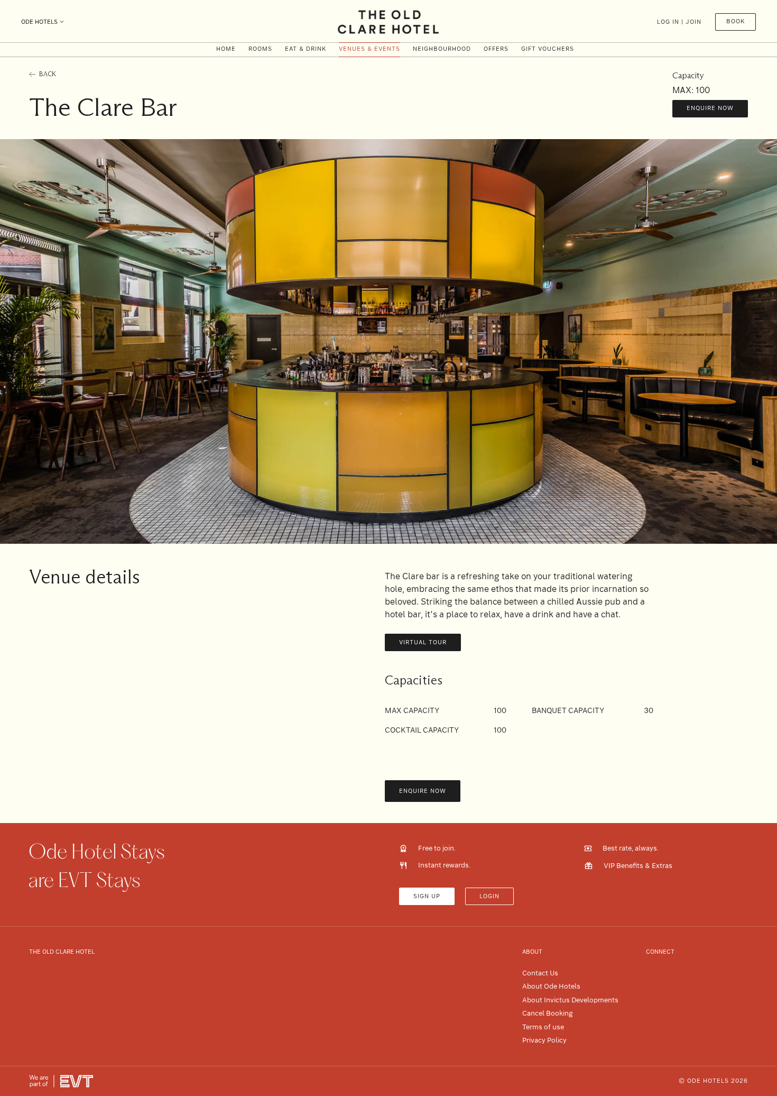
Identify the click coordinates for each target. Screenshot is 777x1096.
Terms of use (543, 1026)
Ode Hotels (39, 22)
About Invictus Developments (570, 999)
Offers (496, 49)
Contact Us (540, 973)
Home (226, 49)
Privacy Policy (544, 1040)
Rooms (260, 49)
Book (735, 21)
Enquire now (422, 791)
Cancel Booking (547, 1013)
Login (489, 896)
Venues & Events (369, 49)
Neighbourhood (442, 49)
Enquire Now (710, 108)
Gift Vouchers (547, 49)
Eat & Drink (305, 49)
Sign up (426, 896)
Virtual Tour (423, 642)
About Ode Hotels (551, 986)
